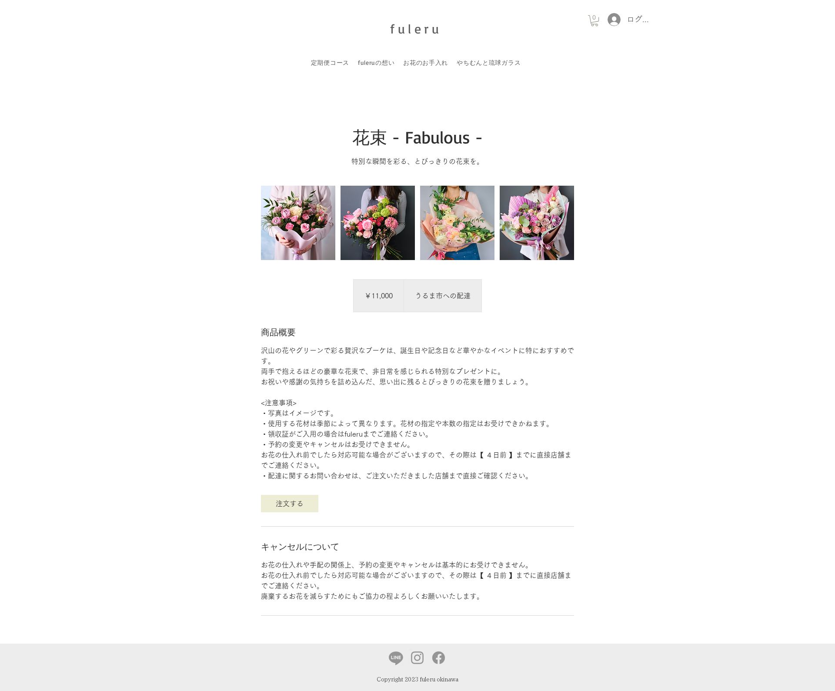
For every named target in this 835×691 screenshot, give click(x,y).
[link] (289, 503)
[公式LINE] (395, 657)
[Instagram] (417, 657)
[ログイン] (611, 19)
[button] (594, 20)
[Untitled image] (298, 223)
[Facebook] (438, 657)
